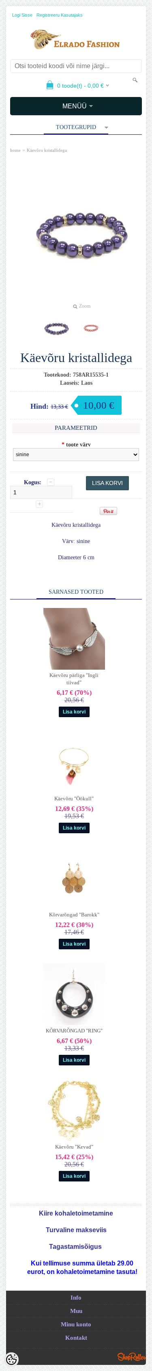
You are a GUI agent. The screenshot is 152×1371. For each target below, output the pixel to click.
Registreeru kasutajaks (59, 15)
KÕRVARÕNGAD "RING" (74, 1031)
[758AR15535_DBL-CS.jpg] (56, 328)
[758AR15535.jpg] (91, 328)
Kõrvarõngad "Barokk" (74, 915)
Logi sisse (22, 15)
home (15, 150)
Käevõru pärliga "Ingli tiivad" (73, 679)
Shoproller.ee (132, 1357)
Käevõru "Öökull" (74, 798)
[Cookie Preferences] (11, 1359)
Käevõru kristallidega (47, 150)
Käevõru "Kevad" (74, 1147)
